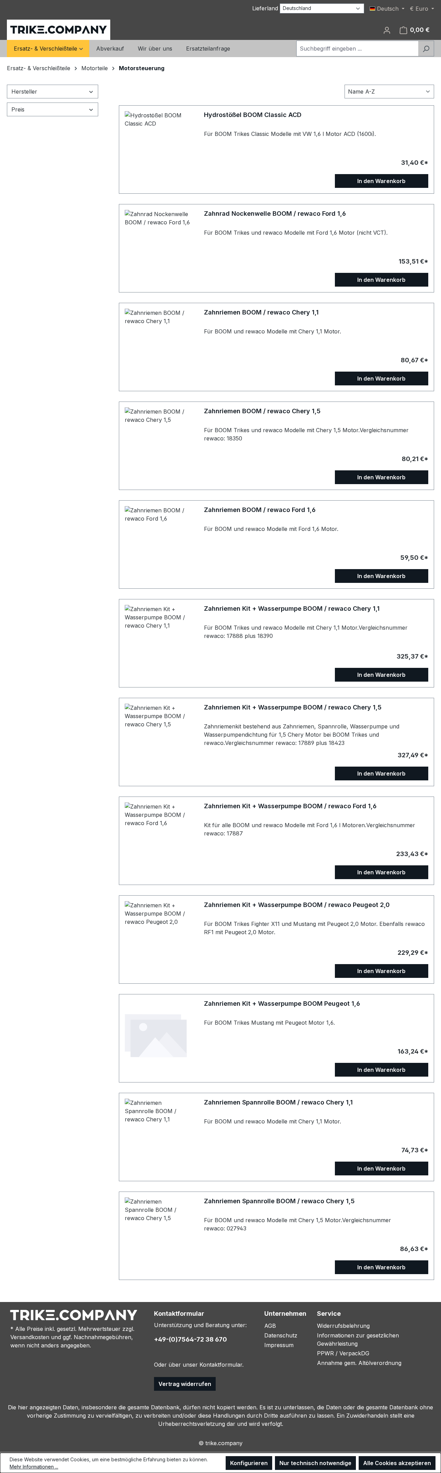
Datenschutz (280, 1335)
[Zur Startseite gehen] (58, 30)
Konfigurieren (249, 1463)
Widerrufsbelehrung (343, 1325)
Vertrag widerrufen (184, 1383)
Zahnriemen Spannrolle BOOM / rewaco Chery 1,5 (279, 1201)
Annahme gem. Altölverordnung (359, 1362)
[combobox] (357, 48)
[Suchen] (426, 48)
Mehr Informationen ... (34, 1467)
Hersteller (24, 91)
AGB (270, 1325)
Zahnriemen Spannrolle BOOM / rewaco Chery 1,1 (278, 1102)
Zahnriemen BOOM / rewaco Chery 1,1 (261, 312)
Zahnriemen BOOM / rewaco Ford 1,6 (260, 509)
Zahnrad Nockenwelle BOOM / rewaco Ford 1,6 (275, 213)
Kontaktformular (220, 1364)
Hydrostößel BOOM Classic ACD (252, 114)
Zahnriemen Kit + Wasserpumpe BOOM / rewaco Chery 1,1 (292, 608)
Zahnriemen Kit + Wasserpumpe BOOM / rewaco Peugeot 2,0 (297, 904)
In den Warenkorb (381, 181)
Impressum (279, 1345)
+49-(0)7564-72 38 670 (190, 1339)
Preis (17, 109)
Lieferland (265, 8)
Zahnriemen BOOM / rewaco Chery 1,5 (262, 411)
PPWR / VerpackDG (343, 1353)
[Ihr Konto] (387, 30)
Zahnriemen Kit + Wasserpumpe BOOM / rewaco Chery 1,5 (292, 707)
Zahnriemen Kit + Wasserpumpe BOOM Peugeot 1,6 (282, 1003)
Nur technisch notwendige (315, 1463)
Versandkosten (29, 1337)
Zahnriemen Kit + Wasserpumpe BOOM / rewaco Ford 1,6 (290, 806)
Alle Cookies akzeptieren (397, 1463)
